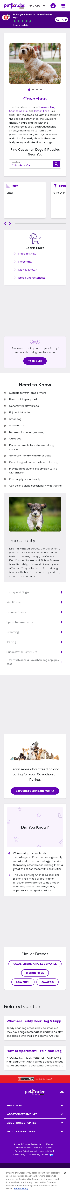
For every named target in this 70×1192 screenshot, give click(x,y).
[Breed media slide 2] (33, 89)
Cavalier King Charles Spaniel (35, 963)
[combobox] (35, 165)
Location (16, 162)
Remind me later (21, 25)
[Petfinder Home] (14, 5)
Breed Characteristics (31, 277)
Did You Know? (27, 269)
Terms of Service (22, 1147)
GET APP (61, 19)
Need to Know (27, 253)
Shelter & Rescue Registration (28, 1144)
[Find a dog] (56, 164)
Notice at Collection (43, 1147)
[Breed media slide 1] (29, 89)
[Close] (64, 1173)
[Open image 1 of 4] (35, 63)
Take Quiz (35, 361)
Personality (25, 261)
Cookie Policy (19, 1154)
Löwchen (22, 982)
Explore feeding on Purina (35, 790)
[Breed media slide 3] (37, 89)
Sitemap (49, 1144)
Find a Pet (35, 5)
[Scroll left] (5, 223)
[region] (35, 1180)
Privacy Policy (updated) (26, 1151)
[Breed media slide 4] (41, 89)
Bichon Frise (35, 972)
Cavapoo (47, 982)
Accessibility (46, 1151)
